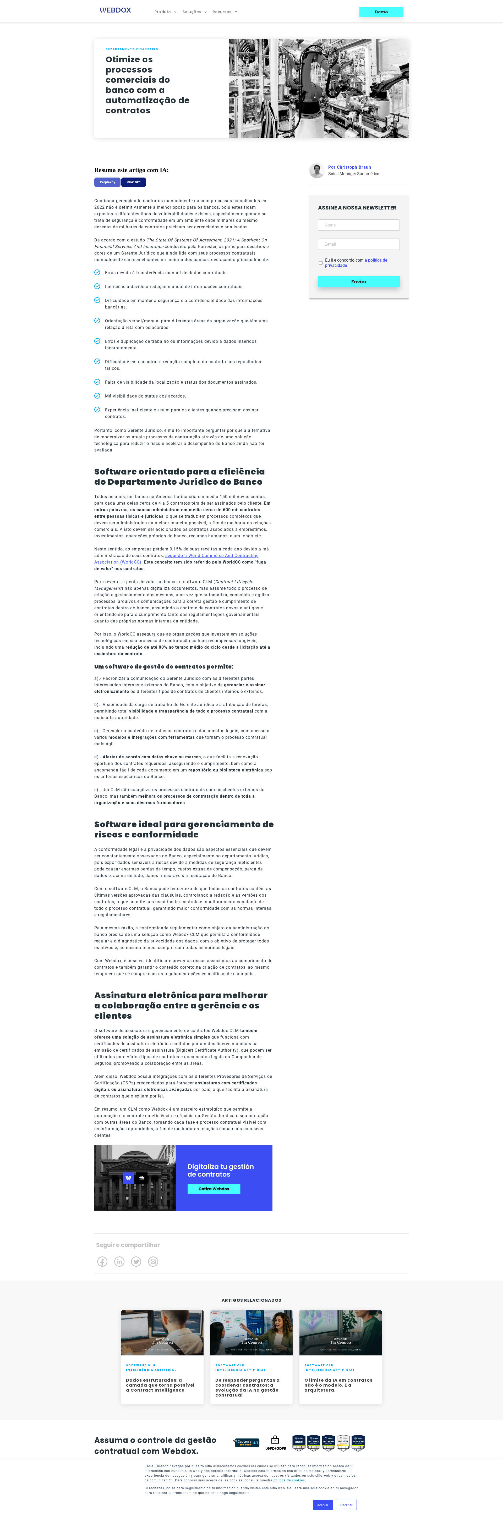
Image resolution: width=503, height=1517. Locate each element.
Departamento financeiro (132, 49)
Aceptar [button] (322, 1505)
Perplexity (107, 182)
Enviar (359, 281)
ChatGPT (134, 182)
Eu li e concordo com (356, 263)
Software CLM (141, 1365)
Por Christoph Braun (349, 167)
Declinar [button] (346, 1505)
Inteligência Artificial (151, 1370)
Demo (381, 12)
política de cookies (289, 1480)
